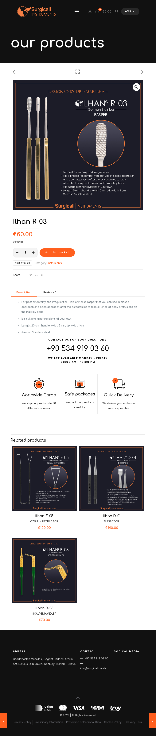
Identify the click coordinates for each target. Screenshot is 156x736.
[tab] (24, 292)
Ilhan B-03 (44, 608)
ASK (128, 11)
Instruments (55, 263)
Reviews (50, 292)
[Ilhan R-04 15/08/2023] (152, 720)
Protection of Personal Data (83, 722)
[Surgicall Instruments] (36, 11)
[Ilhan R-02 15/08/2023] (3, 720)
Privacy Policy (22, 722)
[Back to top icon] (78, 698)
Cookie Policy (113, 722)
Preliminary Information (49, 722)
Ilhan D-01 (111, 516)
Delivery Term (133, 722)
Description (23, 292)
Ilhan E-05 (44, 516)
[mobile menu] (76, 11)
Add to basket (57, 252)
